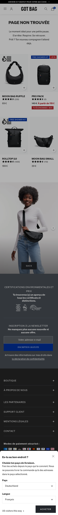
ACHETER (45, 509)
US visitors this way (12, 510)
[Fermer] (53, 457)
